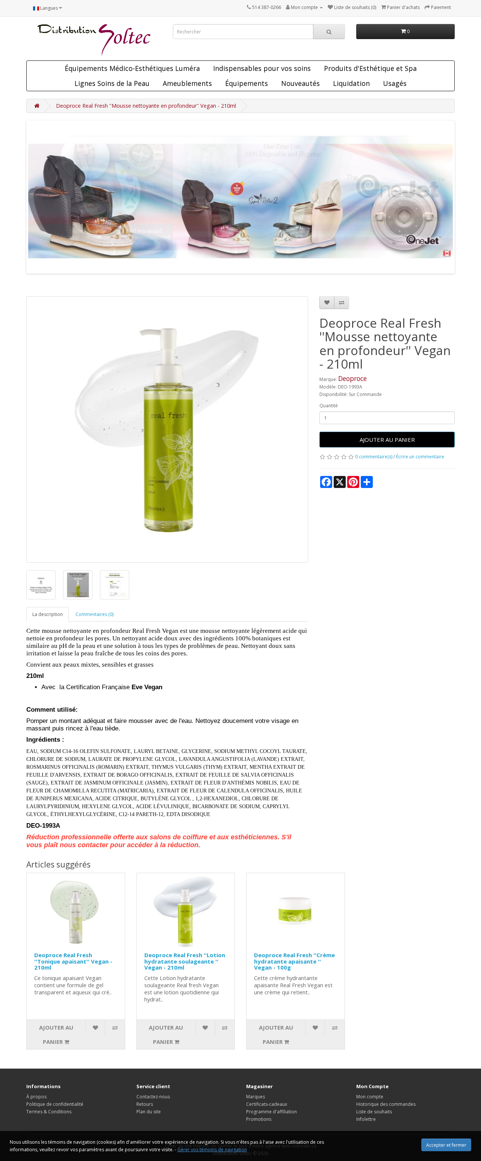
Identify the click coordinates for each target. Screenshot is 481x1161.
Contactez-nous (153, 1096)
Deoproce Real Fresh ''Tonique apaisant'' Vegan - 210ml (73, 961)
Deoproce (352, 378)
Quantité (328, 405)
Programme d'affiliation (271, 1111)
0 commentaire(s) (373, 456)
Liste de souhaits (374, 1111)
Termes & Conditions (48, 1111)
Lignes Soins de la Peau (112, 83)
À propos (36, 1096)
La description (47, 614)
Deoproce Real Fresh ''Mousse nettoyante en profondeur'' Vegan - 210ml (146, 105)
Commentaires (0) (94, 614)
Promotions (258, 1119)
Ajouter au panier (387, 439)
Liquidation (351, 83)
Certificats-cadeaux (266, 1104)
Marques (255, 1096)
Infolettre (366, 1119)
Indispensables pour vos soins (262, 68)
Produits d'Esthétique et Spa (370, 68)
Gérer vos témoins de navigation (212, 1149)
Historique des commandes (386, 1104)
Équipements (246, 83)
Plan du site (148, 1111)
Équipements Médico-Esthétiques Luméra (132, 68)
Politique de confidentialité (54, 1104)
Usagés (395, 83)
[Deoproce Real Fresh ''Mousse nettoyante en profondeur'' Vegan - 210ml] (167, 429)
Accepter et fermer (446, 1145)
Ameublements (187, 83)
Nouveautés (300, 83)
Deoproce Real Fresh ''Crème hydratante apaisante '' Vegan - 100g (294, 961)
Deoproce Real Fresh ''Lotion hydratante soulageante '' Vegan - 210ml (184, 961)
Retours (144, 1104)
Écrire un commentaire (420, 456)
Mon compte (369, 1096)
